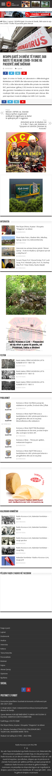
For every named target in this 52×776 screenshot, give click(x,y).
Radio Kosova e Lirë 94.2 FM (26, 745)
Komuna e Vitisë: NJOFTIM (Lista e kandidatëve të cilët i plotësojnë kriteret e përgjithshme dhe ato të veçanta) (31, 453)
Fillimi (4, 21)
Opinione (4, 674)
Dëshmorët (5, 636)
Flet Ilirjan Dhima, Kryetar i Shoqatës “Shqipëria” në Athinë (23, 725)
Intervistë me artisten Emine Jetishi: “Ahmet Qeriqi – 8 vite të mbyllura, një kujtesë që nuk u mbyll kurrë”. (33, 250)
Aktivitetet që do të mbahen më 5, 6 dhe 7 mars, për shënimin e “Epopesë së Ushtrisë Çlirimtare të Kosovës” (32, 124)
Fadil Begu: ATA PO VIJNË (10, 721)
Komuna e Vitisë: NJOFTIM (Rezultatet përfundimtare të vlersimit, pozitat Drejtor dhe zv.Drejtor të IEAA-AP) (32, 430)
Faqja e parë (5, 628)
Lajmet (10, 21)
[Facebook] (23, 690)
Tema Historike (6, 653)
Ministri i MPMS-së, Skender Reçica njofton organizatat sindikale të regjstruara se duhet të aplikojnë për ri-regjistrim (19, 114)
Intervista (4, 645)
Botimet (4, 661)
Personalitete (6, 657)
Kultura (3, 649)
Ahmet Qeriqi (6, 669)
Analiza (3, 640)
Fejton (3, 665)
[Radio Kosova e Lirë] (26, 4)
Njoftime (4, 678)
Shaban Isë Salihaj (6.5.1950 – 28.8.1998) (16, 736)
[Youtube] (28, 690)
